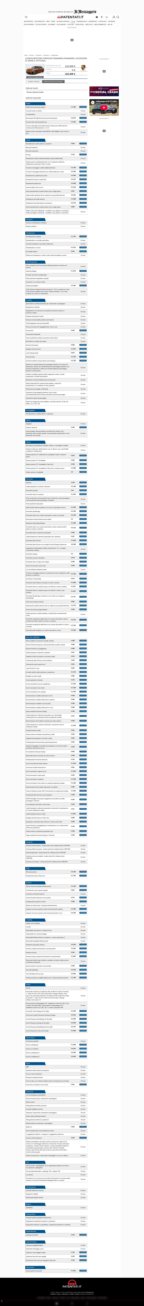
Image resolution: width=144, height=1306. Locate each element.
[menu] (26, 17)
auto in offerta (29, 24)
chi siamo (76, 1294)
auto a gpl (70, 24)
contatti (71, 1294)
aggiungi (83, 107)
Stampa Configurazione (35, 77)
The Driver (111, 21)
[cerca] (118, 17)
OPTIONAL (49, 69)
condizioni (53, 1294)
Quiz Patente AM (40, 21)
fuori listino (79, 24)
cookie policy (65, 1294)
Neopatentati (93, 21)
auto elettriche (41, 24)
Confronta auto (82, 21)
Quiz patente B (28, 21)
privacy (59, 1294)
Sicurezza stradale (63, 21)
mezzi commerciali (100, 24)
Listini (73, 21)
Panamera (38, 55)
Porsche (31, 55)
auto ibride (51, 24)
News (48, 21)
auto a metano (61, 24)
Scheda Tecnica (34, 81)
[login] (113, 17)
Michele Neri (90, 1292)
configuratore (54, 55)
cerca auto (89, 24)
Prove (53, 21)
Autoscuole (102, 21)
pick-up (110, 24)
